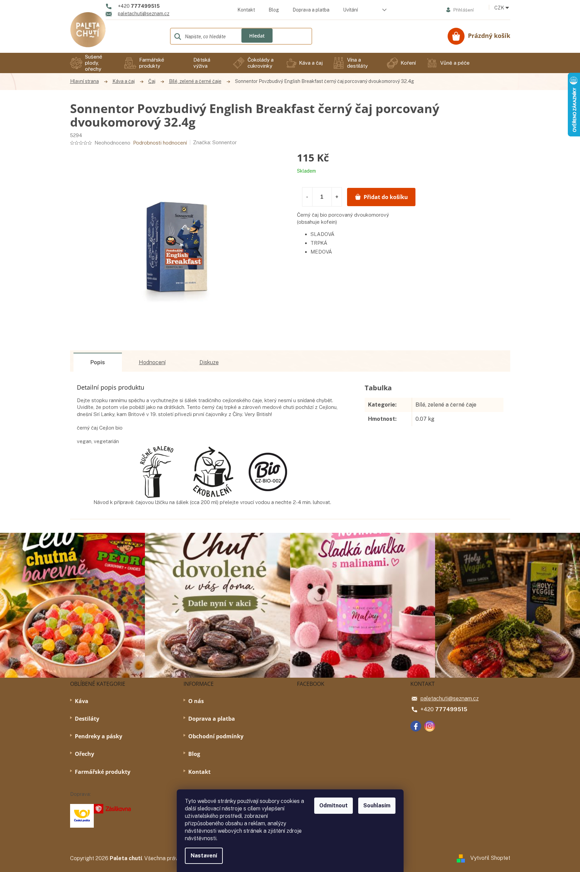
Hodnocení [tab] (152, 362)
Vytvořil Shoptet (490, 858)
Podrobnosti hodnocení (160, 143)
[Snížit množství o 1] (307, 197)
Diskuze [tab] (209, 362)
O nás (196, 701)
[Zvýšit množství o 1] (336, 197)
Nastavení (204, 855)
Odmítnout (333, 805)
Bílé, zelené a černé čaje (445, 404)
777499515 (451, 709)
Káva (81, 701)
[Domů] (88, 81)
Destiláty (87, 718)
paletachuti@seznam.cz (450, 698)
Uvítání (350, 10)
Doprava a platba (311, 10)
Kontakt (246, 10)
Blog (273, 10)
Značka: (215, 142)
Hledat (257, 35)
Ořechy (84, 754)
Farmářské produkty (102, 772)
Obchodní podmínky (215, 736)
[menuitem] (92, 63)
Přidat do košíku (386, 197)
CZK (499, 7)
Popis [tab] (97, 362)
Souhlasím (376, 805)
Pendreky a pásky (98, 736)
